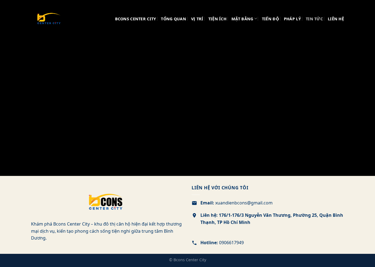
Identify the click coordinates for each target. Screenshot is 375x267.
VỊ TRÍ (197, 18)
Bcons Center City (135, 18)
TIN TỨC (314, 18)
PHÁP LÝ (292, 18)
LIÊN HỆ (336, 18)
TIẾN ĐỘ (270, 18)
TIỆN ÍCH (217, 18)
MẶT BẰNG (242, 18)
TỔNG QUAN (173, 18)
